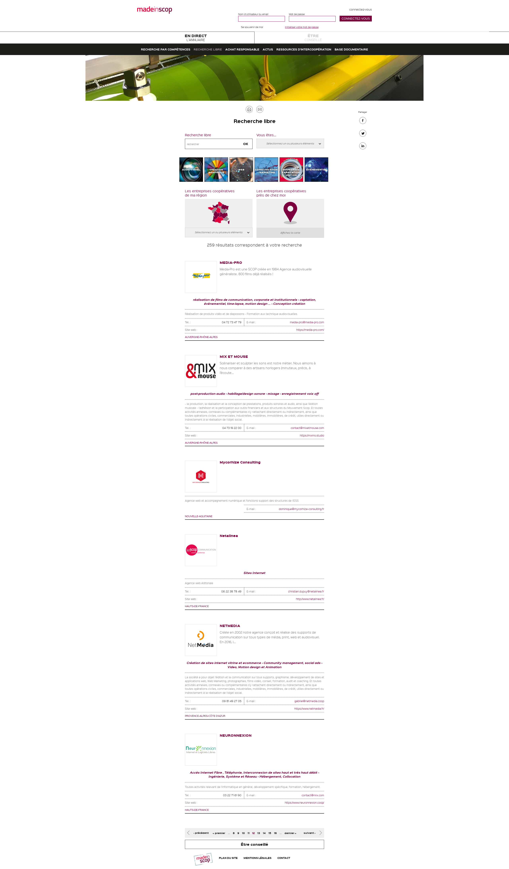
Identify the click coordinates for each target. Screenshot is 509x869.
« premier (219, 833)
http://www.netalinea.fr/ (310, 599)
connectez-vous (360, 9)
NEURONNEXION (236, 735)
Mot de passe (297, 14)
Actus (268, 49)
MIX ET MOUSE (234, 356)
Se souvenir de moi (252, 27)
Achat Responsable (242, 49)
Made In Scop (154, 10)
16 (275, 833)
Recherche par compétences (165, 49)
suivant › (310, 833)
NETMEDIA (230, 625)
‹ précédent (201, 833)
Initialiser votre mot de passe (302, 27)
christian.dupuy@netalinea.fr (306, 591)
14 (264, 833)
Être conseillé (254, 844)
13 (258, 833)
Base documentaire (351, 49)
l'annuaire (196, 37)
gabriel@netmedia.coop (309, 701)
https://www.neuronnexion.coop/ (304, 802)
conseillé (313, 37)
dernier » (290, 833)
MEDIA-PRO (231, 262)
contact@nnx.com (313, 795)
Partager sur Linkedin (362, 146)
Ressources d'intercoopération (303, 49)
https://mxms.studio (312, 435)
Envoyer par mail (259, 110)
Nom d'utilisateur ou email (253, 14)
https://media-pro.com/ (310, 329)
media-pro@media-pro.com (307, 322)
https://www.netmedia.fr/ (309, 708)
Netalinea (229, 535)
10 (243, 833)
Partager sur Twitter (362, 134)
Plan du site (228, 858)
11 (249, 833)
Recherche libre (208, 49)
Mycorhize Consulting (240, 462)
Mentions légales (257, 858)
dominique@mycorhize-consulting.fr (301, 509)
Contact (283, 858)
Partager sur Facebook (362, 121)
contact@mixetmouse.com (307, 428)
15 (269, 833)
